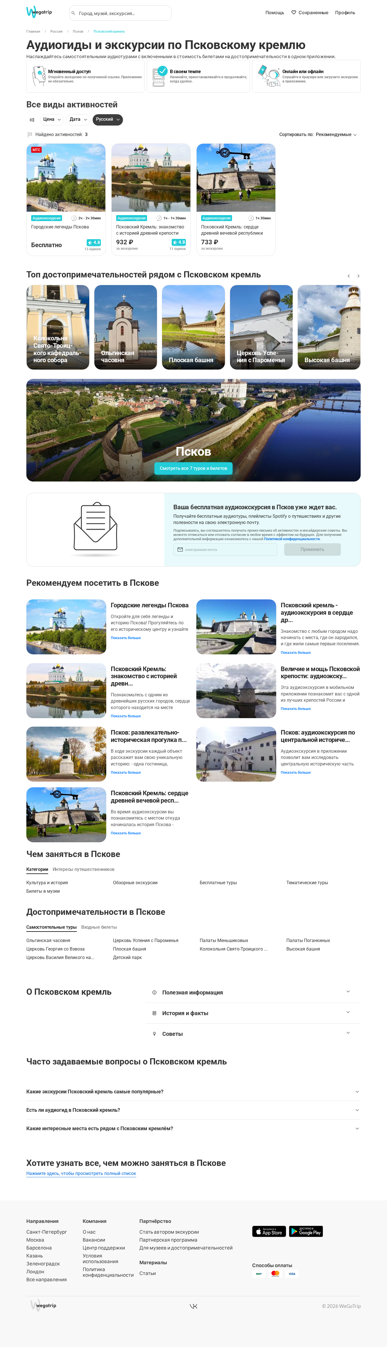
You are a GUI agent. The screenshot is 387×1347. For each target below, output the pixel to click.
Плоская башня (129, 949)
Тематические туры (307, 882)
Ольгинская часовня (48, 940)
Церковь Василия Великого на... (60, 957)
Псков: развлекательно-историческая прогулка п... (148, 736)
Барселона (39, 1248)
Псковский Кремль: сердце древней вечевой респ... (149, 797)
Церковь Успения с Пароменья (145, 940)
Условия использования (100, 1258)
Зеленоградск (43, 1264)
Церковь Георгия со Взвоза (55, 949)
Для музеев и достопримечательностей (186, 1248)
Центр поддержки (104, 1248)
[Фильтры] (32, 120)
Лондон (35, 1271)
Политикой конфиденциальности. (292, 539)
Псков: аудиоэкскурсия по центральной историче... (318, 736)
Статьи (147, 1273)
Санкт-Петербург (46, 1232)
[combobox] (123, 13)
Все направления (46, 1279)
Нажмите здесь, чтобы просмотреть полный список (81, 1173)
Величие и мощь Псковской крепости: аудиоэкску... (320, 672)
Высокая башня (303, 949)
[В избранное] (98, 150)
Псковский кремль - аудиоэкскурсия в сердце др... (317, 612)
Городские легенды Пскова (150, 605)
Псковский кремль (109, 31)
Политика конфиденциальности (108, 1272)
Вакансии (94, 1240)
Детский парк (127, 957)
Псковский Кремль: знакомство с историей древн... (144, 676)
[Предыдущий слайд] (348, 276)
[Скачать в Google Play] (306, 1232)
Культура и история (47, 882)
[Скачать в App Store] (269, 1232)
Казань (34, 1256)
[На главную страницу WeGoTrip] (44, 12)
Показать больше (126, 638)
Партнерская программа (168, 1240)
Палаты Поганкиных (308, 940)
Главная (33, 31)
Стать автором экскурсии (169, 1232)
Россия (56, 31)
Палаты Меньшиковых (224, 940)
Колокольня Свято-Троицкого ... (233, 949)
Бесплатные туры (218, 882)
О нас (89, 1232)
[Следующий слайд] (357, 276)
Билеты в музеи (43, 891)
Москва (35, 1240)
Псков (78, 31)
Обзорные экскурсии (135, 882)
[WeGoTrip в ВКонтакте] (193, 1306)
